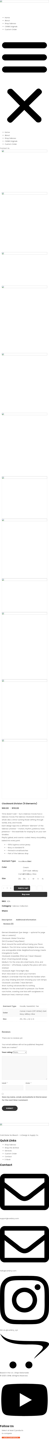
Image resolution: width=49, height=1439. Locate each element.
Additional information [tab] (26, 920)
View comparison (11, 1437)
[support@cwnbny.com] (24, 1215)
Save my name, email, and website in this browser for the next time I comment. (24, 1098)
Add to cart (23, 888)
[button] (24, 81)
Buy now (26, 894)
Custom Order (11, 29)
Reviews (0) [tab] (8, 924)
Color (4, 867)
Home (7, 17)
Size (4, 878)
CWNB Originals (11, 26)
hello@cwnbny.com (8, 1271)
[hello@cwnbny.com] (24, 1268)
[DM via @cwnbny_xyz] (24, 1327)
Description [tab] (7, 920)
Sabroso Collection (20, 906)
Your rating (7, 1052)
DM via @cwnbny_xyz (9, 1330)
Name (5, 1083)
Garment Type (9, 861)
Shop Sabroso (10, 23)
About (7, 20)
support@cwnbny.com (9, 1218)
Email (28, 1083)
